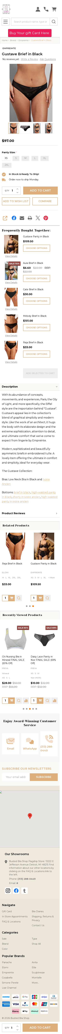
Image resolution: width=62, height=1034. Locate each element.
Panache (7, 962)
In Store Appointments (15, 916)
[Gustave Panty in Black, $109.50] (44, 546)
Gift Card (7, 911)
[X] (38, 218)
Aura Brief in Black (33, 263)
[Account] (37, 9)
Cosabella (7, 977)
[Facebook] (14, 218)
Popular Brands (13, 956)
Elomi (5, 967)
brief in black (22, 492)
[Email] (22, 218)
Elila (34, 967)
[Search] (54, 22)
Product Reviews (13, 513)
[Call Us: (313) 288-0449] (46, 9)
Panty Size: (9, 152)
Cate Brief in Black (33, 289)
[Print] (30, 218)
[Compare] (26, 700)
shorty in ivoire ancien (26, 497)
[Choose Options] (11, 598)
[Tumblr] (24, 890)
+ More (51, 577)
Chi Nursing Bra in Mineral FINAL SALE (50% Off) (13, 660)
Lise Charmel (9, 987)
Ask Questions (48, 59)
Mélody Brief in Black (34, 316)
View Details (11, 256)
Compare (45, 201)
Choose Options (36, 248)
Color (5, 948)
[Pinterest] (46, 218)
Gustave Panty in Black (36, 236)
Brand (5, 943)
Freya (5, 668)
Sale (4, 938)
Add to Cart (40, 190)
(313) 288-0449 (26, 878)
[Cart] (54, 9)
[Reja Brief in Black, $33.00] (15, 546)
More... (35, 982)
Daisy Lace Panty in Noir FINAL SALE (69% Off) (43, 660)
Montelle (37, 977)
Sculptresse (38, 972)
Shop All (36, 943)
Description (10, 386)
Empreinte (8, 972)
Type (34, 938)
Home (4, 40)
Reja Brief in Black (33, 342)
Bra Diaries (38, 911)
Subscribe (43, 777)
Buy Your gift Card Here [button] (30, 33)
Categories (10, 932)
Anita (35, 962)
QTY (7, 191)
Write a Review (29, 59)
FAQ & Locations (11, 921)
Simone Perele (10, 982)
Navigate (8, 905)
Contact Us (38, 925)
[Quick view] (19, 598)
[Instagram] (8, 890)
